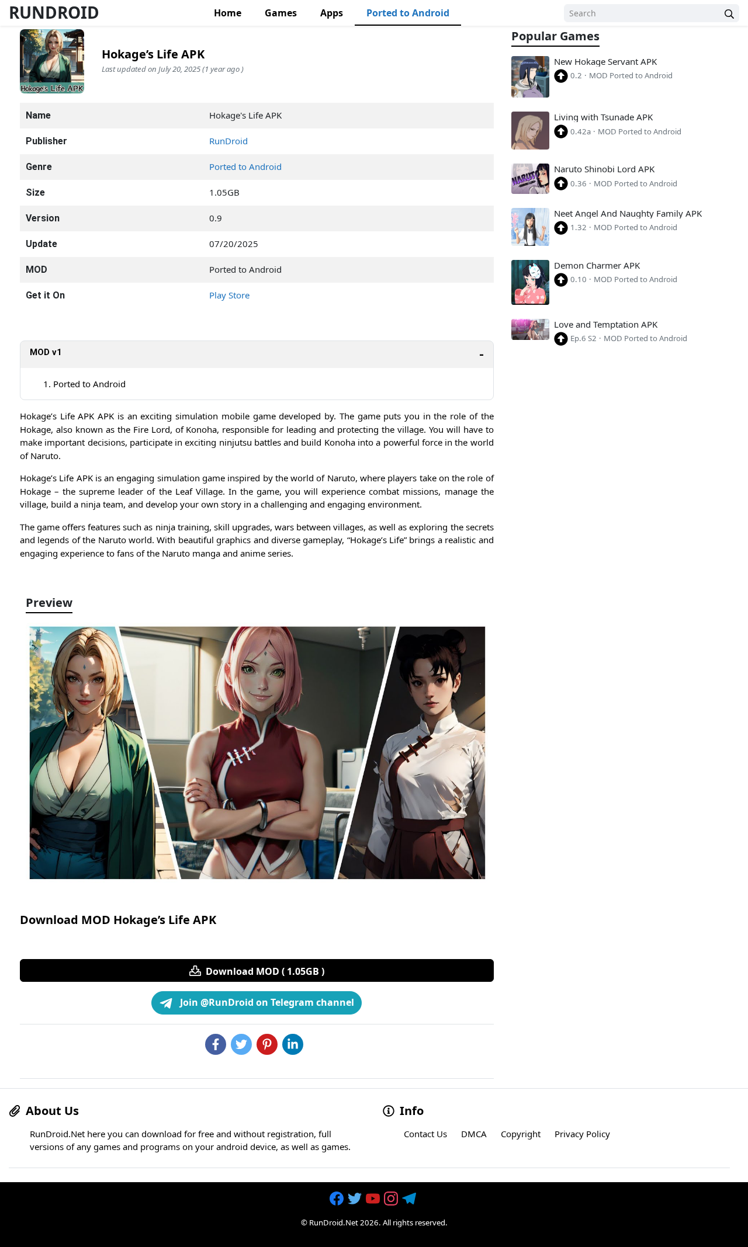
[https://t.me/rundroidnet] (410, 1198)
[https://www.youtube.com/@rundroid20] (374, 1198)
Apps (331, 12)
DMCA (474, 1134)
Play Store (229, 295)
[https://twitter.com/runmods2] (356, 1198)
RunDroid (54, 12)
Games (281, 12)
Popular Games (555, 36)
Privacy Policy (582, 1134)
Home (227, 12)
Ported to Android (407, 12)
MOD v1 (46, 352)
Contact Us (425, 1134)
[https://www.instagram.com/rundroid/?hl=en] (392, 1198)
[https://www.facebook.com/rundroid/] (338, 1198)
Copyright (521, 1134)
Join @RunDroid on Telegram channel (266, 1002)
